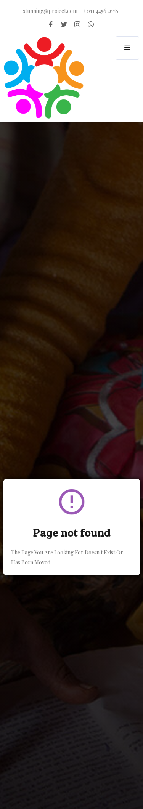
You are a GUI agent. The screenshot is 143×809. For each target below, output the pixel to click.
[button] (127, 48)
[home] (42, 78)
